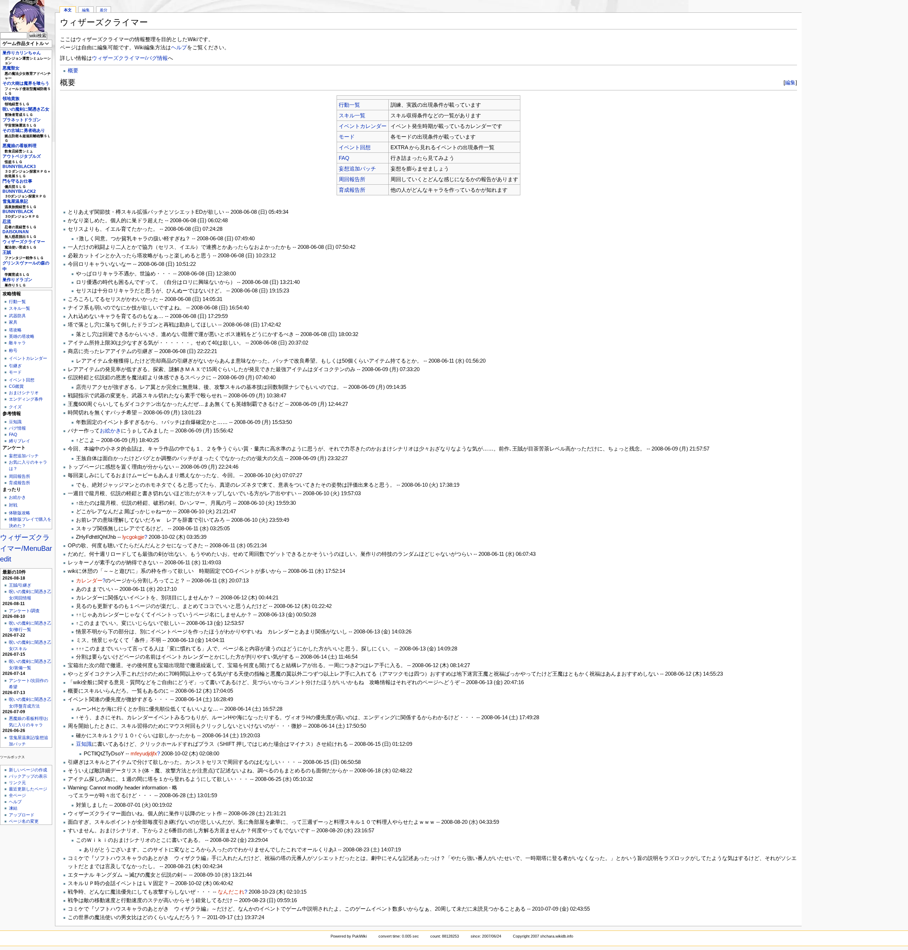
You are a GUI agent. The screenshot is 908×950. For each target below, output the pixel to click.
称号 (13, 350)
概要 (73, 70)
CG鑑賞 (16, 386)
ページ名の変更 (24, 821)
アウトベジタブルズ (21, 156)
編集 (86, 10)
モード (15, 372)
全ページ (17, 795)
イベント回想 (21, 380)
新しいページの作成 (28, 769)
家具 (13, 322)
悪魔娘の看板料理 (19, 145)
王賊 (6, 252)
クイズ (15, 406)
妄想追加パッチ (24, 455)
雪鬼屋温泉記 (15, 201)
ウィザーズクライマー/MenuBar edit (26, 548)
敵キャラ (17, 342)
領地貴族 (11, 98)
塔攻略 (15, 330)
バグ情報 (17, 428)
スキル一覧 (19, 308)
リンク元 (17, 782)
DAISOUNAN (15, 231)
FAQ (13, 434)
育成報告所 (19, 482)
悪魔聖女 (11, 68)
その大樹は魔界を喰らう (25, 83)
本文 (68, 10)
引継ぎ (15, 365)
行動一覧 (17, 301)
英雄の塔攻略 (21, 336)
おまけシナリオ (24, 392)
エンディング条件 (26, 399)
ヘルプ (15, 801)
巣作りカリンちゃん (21, 52)
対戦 (13, 505)
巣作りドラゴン (17, 279)
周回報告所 (19, 476)
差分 (103, 10)
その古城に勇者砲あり (23, 130)
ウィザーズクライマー (23, 241)
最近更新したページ (28, 789)
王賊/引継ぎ (20, 585)
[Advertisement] (855, 106)
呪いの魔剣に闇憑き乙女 (25, 109)
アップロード (21, 814)
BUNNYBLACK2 (19, 191)
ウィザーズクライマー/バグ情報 (130, 58)
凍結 (13, 808)
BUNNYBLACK (17, 211)
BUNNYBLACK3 (19, 166)
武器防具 (17, 315)
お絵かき (17, 497)
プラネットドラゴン (21, 119)
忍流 (6, 221)
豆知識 (15, 421)
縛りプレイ (19, 440)
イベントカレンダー (28, 358)
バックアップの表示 (28, 776)
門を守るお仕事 (17, 181)
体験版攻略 (19, 512)
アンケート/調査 (24, 610)
